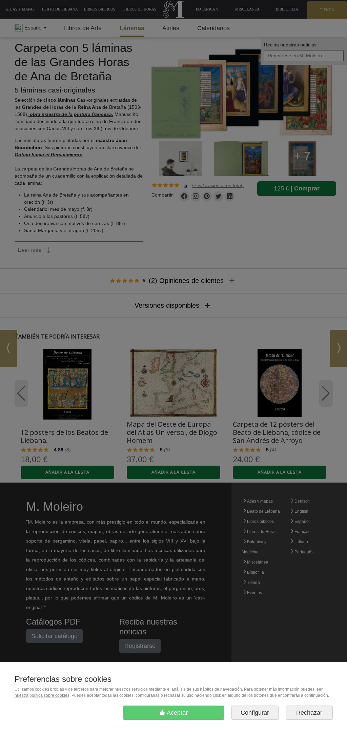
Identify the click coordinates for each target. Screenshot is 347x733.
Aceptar (176, 712)
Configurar (255, 712)
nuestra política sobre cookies (42, 695)
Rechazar (309, 712)
